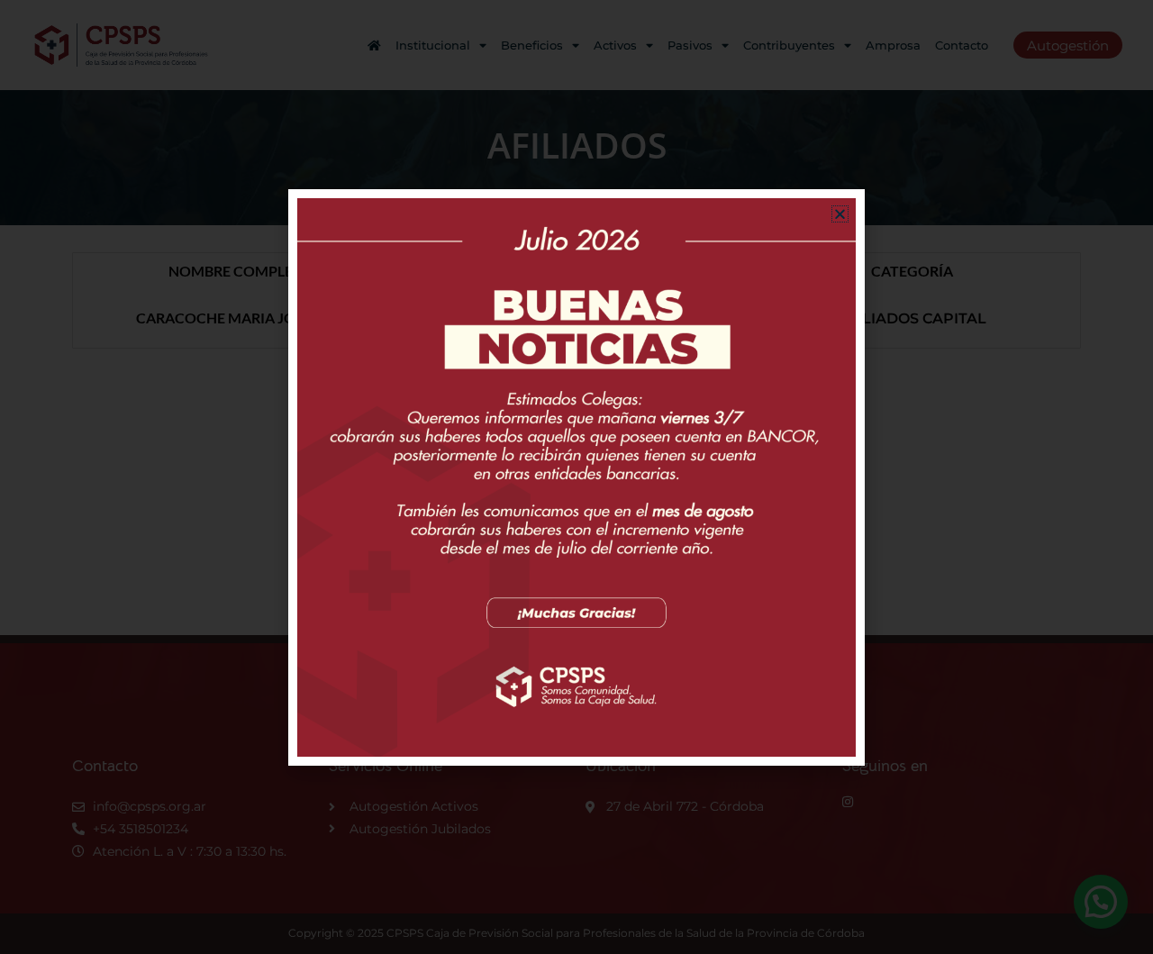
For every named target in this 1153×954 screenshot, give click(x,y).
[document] (576, 477)
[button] (840, 214)
